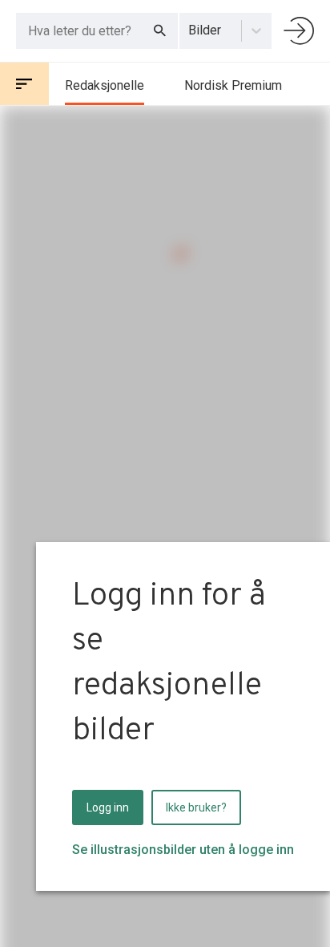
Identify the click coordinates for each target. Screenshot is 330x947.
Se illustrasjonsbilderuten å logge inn (183, 849)
